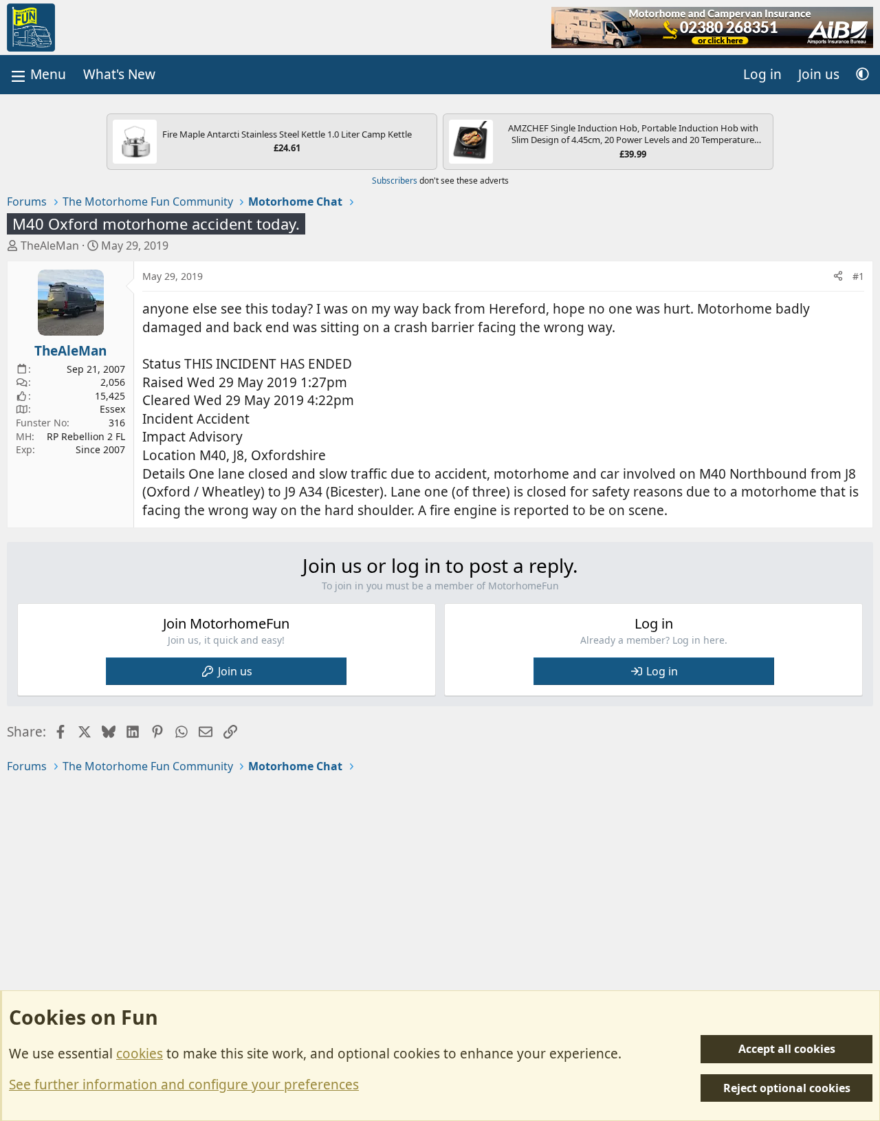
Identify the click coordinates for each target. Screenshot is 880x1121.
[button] (862, 74)
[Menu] (37, 74)
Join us (235, 671)
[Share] (838, 276)
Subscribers (394, 180)
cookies (139, 1054)
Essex (112, 408)
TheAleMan (50, 245)
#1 (858, 276)
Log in (662, 671)
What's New (119, 74)
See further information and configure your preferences (184, 1084)
